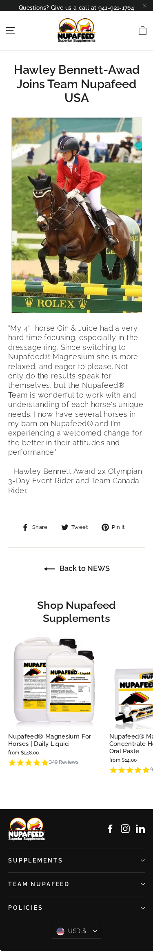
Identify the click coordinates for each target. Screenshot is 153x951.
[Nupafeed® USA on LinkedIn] (140, 828)
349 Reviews (63, 762)
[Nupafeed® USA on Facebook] (110, 828)
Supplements (35, 860)
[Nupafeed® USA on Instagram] (125, 828)
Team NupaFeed (39, 884)
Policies (25, 908)
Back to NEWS (84, 568)
